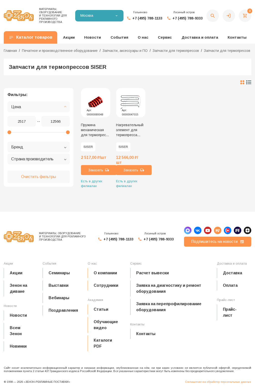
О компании (105, 273)
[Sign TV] (217, 230)
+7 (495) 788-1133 (147, 18)
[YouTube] (207, 230)
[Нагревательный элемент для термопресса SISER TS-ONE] (130, 102)
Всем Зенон (16, 331)
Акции (16, 273)
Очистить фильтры (38, 177)
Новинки (18, 346)
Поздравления (63, 310)
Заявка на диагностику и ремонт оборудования (168, 288)
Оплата (230, 285)
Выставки (58, 285)
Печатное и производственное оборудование (60, 51)
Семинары (59, 273)
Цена (16, 107)
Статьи (101, 309)
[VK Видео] (227, 230)
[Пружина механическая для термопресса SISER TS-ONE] (95, 102)
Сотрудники (106, 285)
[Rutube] (237, 230)
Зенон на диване (18, 288)
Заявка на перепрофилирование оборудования (168, 307)
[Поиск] (212, 15)
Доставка (232, 273)
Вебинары (59, 298)
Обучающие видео (106, 325)
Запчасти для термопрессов (176, 51)
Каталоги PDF (103, 343)
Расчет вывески (152, 273)
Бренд (17, 147)
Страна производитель (32, 159)
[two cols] (242, 82)
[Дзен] (247, 230)
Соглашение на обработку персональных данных (218, 381)
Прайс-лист (230, 312)
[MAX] (187, 230)
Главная (10, 51)
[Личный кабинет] (229, 15)
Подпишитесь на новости (214, 241)
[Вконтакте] (197, 230)
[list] (248, 82)
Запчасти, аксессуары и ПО (125, 51)
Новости (18, 315)
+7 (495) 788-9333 (187, 18)
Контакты (237, 37)
